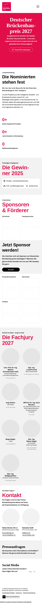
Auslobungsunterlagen (8, 593)
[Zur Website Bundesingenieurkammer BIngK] (16, 579)
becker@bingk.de (8, 533)
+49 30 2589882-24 (8, 535)
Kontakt (11, 270)
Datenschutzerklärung (29, 593)
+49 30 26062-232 (28, 535)
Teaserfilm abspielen (22, 50)
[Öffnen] (38, 7)
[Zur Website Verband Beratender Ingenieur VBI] (16, 585)
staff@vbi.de (26, 533)
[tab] (15, 180)
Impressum (19, 593)
